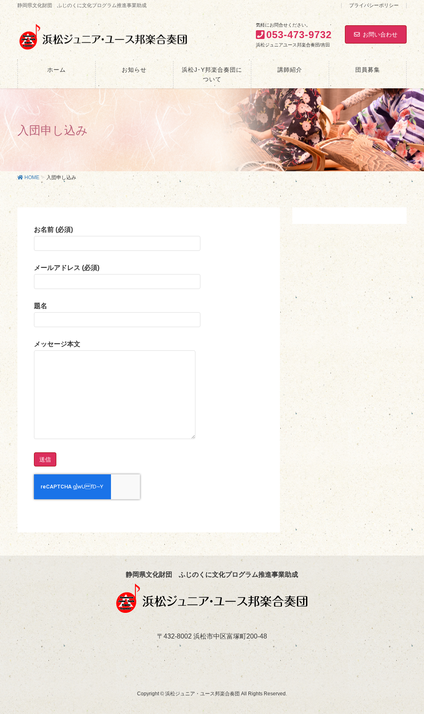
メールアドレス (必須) (66, 267)
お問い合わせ (380, 34)
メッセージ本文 (57, 343)
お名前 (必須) (53, 229)
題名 (40, 305)
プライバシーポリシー (374, 5)
